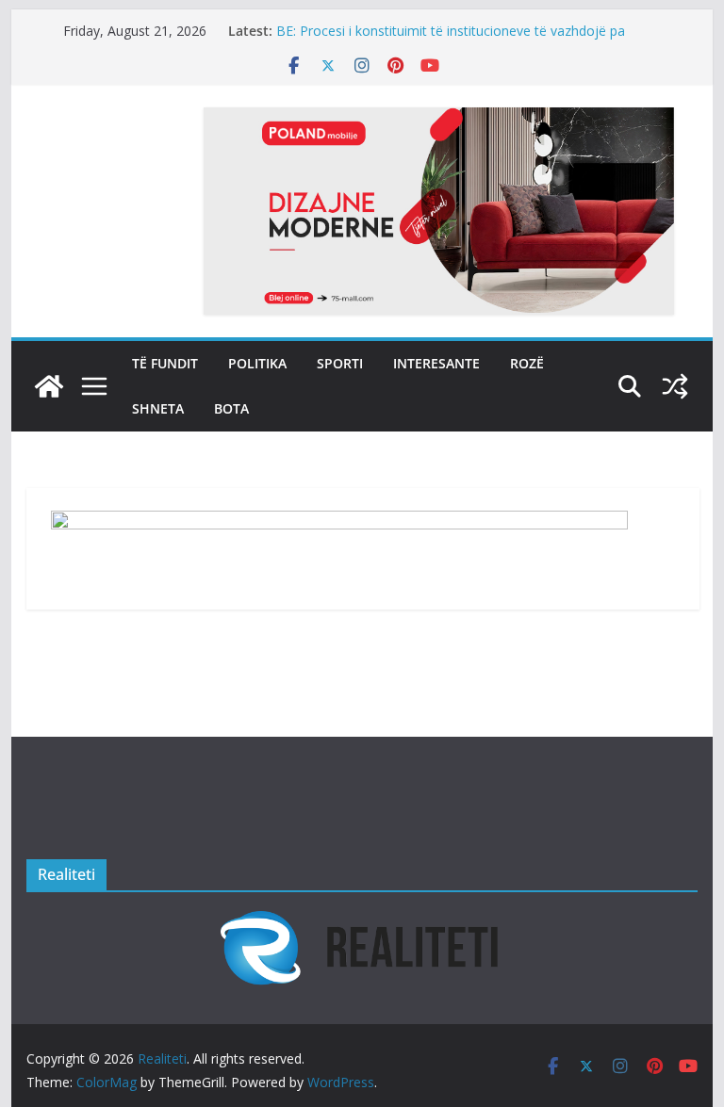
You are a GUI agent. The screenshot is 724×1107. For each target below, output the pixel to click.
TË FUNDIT (165, 363)
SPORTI (340, 363)
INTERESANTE (436, 363)
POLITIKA (257, 363)
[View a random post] (675, 386)
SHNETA (158, 408)
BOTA (231, 408)
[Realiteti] (49, 386)
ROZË (527, 363)
